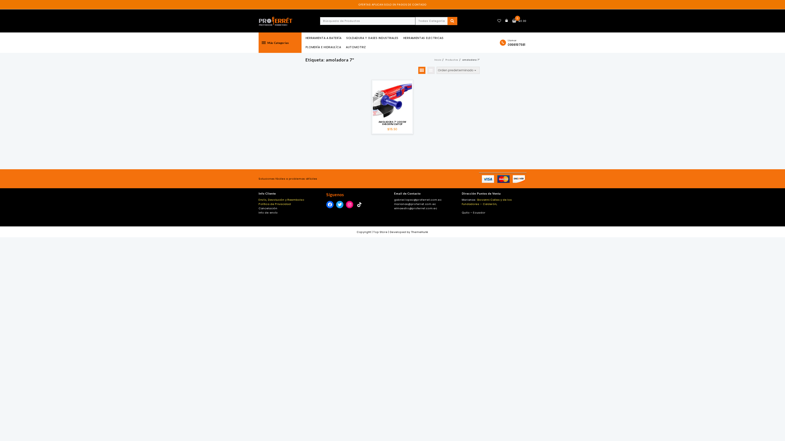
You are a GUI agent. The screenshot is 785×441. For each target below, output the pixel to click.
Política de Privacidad (275, 204)
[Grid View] (421, 70)
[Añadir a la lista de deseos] (392, 100)
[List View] (431, 70)
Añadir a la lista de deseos (392, 113)
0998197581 (516, 45)
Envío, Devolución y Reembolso (281, 200)
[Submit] (452, 21)
